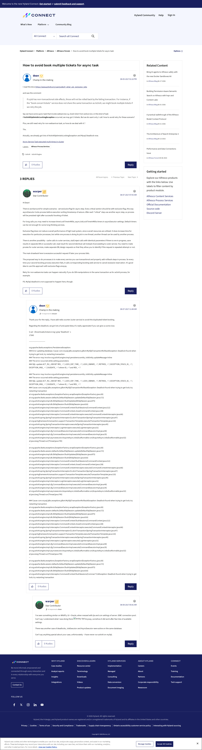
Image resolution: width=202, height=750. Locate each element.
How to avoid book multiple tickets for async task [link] (93, 51)
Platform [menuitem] (42, 24)
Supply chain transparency (100, 725)
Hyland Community (144, 15)
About (140, 671)
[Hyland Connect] (39, 15)
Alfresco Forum (63, 51)
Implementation (114, 666)
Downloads (81, 676)
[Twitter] (21, 704)
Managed (111, 671)
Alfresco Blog (152, 81)
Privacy (24, 725)
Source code (153, 209)
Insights (54, 676)
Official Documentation (159, 204)
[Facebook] (14, 704)
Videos (80, 682)
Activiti (27, 154)
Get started (45, 4)
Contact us (17, 684)
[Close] (198, 743)
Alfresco (50, 51)
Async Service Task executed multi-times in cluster (43, 141)
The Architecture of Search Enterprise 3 (163, 134)
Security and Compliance (62, 725)
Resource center (83, 666)
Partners (141, 676)
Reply (131, 165)
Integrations (56, 682)
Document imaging (116, 687)
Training (174, 671)
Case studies (56, 666)
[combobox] (77, 36)
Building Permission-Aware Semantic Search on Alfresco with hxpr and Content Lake (162, 95)
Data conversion (114, 682)
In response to (49, 314)
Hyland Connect (26, 51)
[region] (101, 744)
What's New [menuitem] (26, 24)
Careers (141, 666)
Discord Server (154, 213)
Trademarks (81, 725)
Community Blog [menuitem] (63, 24)
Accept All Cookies (164, 744)
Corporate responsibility (148, 682)
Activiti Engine (37, 154)
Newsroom (142, 687)
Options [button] (177, 51)
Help (161, 15)
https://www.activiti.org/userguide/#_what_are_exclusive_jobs (61, 87)
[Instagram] (28, 704)
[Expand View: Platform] (48, 24)
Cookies (33, 725)
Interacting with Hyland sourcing (167, 725)
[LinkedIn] (35, 704)
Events (174, 666)
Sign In (171, 15)
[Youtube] (42, 704)
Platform (40, 51)
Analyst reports (57, 671)
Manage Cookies (144, 744)
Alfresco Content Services (160, 196)
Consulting (112, 676)
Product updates (84, 687)
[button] (26, 165)
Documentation (177, 676)
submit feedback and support (69, 4)
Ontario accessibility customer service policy (132, 725)
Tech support (176, 682)
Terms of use (44, 725)
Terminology (82, 671)
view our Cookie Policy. (47, 747)
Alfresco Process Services (40, 146)
